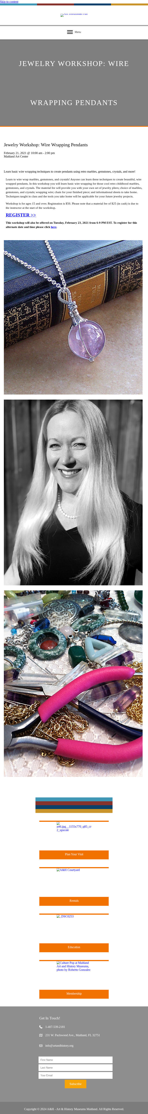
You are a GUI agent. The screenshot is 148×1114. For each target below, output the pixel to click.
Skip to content (9, 1)
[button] (75, 1084)
